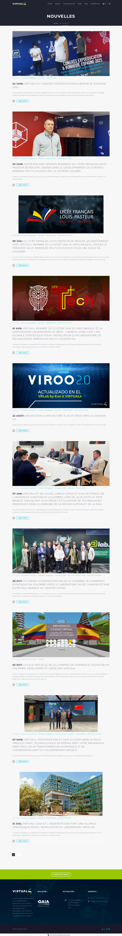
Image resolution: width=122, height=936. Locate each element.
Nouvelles (41, 78)
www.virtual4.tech (102, 901)
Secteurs (57, 3)
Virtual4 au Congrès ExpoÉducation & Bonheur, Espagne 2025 (74, 903)
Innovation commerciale (28, 410)
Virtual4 (50, 3)
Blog (86, 3)
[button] (13, 101)
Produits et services (69, 3)
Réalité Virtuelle (51, 78)
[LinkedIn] (102, 929)
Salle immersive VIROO (65, 158)
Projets (80, 3)
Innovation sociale (60, 488)
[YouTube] (109, 929)
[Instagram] (107, 929)
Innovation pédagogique (28, 78)
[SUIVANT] (20, 854)
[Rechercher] (109, 4)
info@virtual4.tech (100, 898)
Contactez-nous (95, 3)
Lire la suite (23, 101)
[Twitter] (104, 929)
